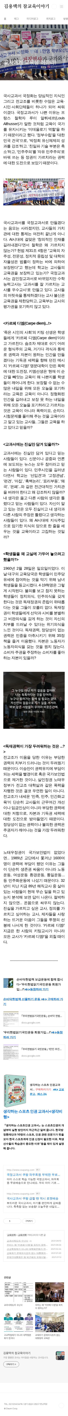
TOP (61, 1405)
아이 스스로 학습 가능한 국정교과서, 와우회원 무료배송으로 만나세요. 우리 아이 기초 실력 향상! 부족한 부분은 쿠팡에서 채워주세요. (33, 1181)
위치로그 (50, 18)
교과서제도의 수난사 (17, 1240)
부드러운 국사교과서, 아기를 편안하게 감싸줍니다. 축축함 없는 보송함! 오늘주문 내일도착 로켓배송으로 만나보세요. (34, 1204)
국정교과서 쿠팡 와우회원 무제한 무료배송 (34, 1175)
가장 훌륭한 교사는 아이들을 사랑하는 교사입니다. (25, 1357)
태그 (16, 18)
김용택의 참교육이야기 (27, 6)
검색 (54, 6)
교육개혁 (22, 1234)
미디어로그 (32, 18)
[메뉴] (61, 6)
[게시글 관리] (18, 1221)
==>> (36, 989)
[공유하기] (13, 1221)
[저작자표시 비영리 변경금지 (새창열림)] (39, 1221)
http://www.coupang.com (20, 1169)
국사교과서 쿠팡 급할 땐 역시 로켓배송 (32, 1198)
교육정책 (11, 1234)
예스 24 (42, 1094)
